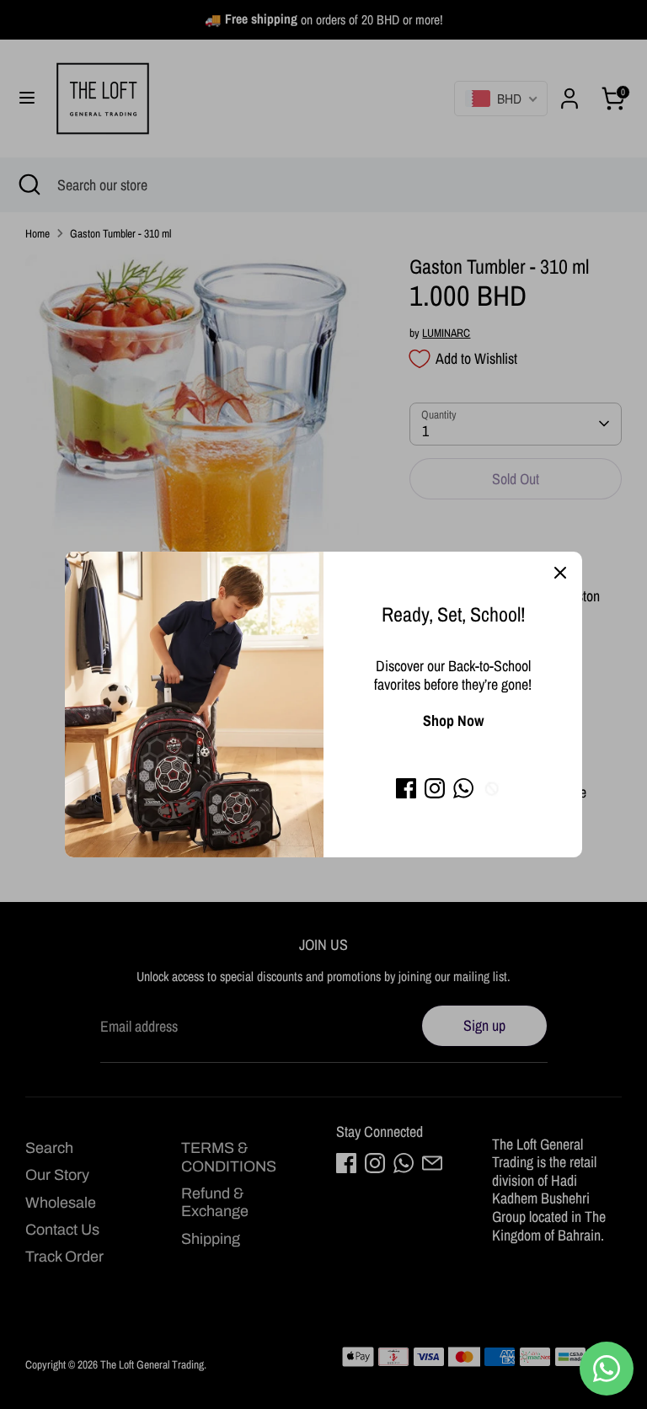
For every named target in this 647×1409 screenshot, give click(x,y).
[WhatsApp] (463, 788)
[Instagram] (435, 788)
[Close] (560, 573)
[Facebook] (406, 788)
